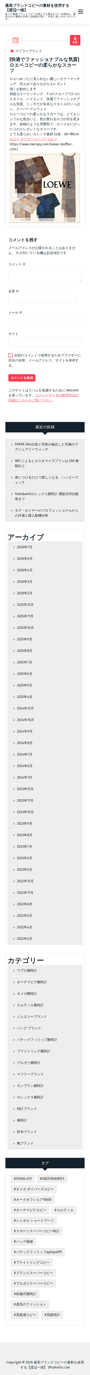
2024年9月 (25, 731)
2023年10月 (25, 812)
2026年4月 (25, 570)
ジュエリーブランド (32, 1017)
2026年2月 (24, 593)
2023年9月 (24, 824)
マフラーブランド (28, 51)
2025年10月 (25, 628)
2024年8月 (25, 743)
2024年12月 (25, 708)
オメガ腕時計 (27, 994)
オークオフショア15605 (33, 1200)
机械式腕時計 (26, 1294)
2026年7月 (24, 547)
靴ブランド (25, 1143)
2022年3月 (24, 939)
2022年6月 (24, 904)
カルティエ (65, 1210)
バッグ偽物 (24, 1241)
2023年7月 (24, 847)
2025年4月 (24, 697)
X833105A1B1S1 (53, 1179)
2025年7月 (24, 662)
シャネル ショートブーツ (35, 1221)
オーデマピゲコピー (31, 1210)
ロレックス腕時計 (30, 1097)
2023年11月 (25, 800)
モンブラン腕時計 (30, 1086)
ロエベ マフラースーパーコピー (33, 139)
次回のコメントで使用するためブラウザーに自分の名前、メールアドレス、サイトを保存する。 (44, 360)
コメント (16, 264)
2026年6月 (25, 559)
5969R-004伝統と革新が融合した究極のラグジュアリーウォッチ (46, 446)
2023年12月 (25, 789)
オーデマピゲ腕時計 (32, 982)
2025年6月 (24, 674)
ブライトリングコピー (33, 1262)
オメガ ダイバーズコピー (35, 1189)
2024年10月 (25, 720)
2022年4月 (24, 927)
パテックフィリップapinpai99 (39, 1252)
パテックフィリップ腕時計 (37, 1040)
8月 (75, 40)
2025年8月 (24, 651)
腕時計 (22, 1120)
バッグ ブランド (29, 1028)
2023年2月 (24, 870)
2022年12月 (25, 881)
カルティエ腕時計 (30, 1005)
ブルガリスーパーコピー (34, 1283)
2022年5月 (24, 916)
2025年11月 (25, 616)
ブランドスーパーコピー (34, 1273)
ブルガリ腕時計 (28, 1063)
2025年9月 (24, 639)
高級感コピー (26, 1315)
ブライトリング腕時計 (33, 1051)
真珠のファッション (31, 1304)
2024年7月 (24, 754)
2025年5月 (24, 685)
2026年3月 (24, 582)
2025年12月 (25, 605)
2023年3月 (24, 858)
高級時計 (53, 1315)
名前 (13, 291)
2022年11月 (25, 893)
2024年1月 (24, 777)
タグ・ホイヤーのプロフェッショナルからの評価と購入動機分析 (46, 512)
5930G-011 (24, 1179)
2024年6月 (25, 766)
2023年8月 (24, 835)
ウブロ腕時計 (27, 971)
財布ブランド (27, 1132)
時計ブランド (27, 1109)
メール (15, 313)
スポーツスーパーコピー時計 (38, 1231)
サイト (13, 334)
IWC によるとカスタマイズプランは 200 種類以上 (47, 463)
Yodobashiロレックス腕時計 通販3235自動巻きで (47, 496)
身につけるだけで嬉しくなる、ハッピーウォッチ (46, 479)
